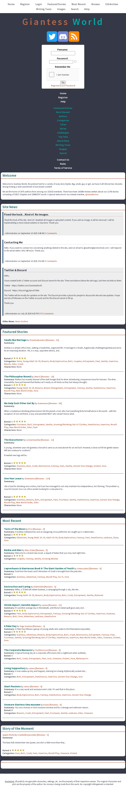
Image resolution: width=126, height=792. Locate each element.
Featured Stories (56, 4)
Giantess (21, 466)
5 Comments (51, 233)
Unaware (110, 613)
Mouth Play (9, 390)
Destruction (44, 466)
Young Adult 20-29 (31, 361)
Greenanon (43, 403)
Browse (95, 4)
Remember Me (62, 66)
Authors (63, 116)
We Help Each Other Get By (19, 403)
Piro (30, 529)
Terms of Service (63, 167)
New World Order (24, 390)
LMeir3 (37, 376)
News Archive (21, 321)
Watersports (82, 658)
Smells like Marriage (15, 340)
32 (57, 340)
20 (52, 376)
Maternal (98, 595)
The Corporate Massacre (18, 650)
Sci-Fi (60, 577)
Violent (97, 466)
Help (87, 9)
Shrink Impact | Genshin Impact (21, 604)
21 (60, 605)
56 (60, 403)
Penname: (62, 49)
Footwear (21, 424)
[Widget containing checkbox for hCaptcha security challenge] (71, 74)
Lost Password (68, 85)
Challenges (63, 132)
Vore (36, 390)
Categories (63, 120)
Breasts (45, 361)
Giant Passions (12, 686)
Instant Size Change (83, 466)
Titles (63, 124)
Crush (20, 364)
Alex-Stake (30, 550)
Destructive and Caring (17, 586)
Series (63, 128)
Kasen (46, 704)
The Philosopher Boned (17, 376)
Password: (62, 58)
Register (25, 4)
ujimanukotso (91, 194)
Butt (70, 361)
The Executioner (13, 439)
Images (61, 9)
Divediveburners (37, 340)
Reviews (50, 340)
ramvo (32, 668)
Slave (19, 361)
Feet (97, 361)
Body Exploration (58, 361)
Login (38, 4)
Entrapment (88, 361)
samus (45, 605)
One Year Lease (12, 478)
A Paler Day (10, 626)
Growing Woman (50, 558)
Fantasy (81, 388)
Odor (14, 364)
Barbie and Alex (13, 550)
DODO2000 (38, 586)
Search (75, 9)
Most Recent (79, 4)
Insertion (113, 361)
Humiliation (99, 388)
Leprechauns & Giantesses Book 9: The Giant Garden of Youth (39, 568)
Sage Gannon (26, 626)
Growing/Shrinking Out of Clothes (70, 424)
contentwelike (33, 440)
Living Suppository (15, 668)
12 (52, 440)
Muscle (7, 364)
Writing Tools (44, 9)
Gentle (104, 361)
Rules (63, 163)
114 (47, 478)
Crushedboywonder (26, 734)
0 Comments (51, 261)
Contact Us (63, 159)
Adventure (22, 537)
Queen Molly (8, 734)
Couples (78, 361)
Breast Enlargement (53, 388)
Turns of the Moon (14, 528)
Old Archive (111, 4)
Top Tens (63, 136)
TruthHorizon (41, 650)
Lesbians (108, 537)
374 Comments (46, 313)
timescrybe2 (83, 568)
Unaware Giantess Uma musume (22, 704)
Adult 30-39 (51, 537)
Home (11, 4)
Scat (49, 658)
